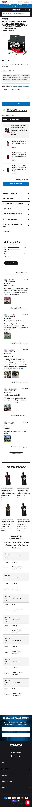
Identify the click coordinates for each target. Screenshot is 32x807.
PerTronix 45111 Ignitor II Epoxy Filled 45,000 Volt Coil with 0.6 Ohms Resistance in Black (8, 493)
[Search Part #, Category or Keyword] (28, 14)
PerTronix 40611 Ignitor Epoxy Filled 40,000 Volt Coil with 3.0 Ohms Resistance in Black (23, 493)
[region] (15, 248)
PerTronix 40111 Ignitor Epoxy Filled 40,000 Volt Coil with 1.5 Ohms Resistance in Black (8, 524)
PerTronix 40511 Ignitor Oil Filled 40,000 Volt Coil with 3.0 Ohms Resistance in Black (23, 524)
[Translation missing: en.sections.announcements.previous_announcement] (1, 5)
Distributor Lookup (10, 79)
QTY (3, 98)
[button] (2, 10)
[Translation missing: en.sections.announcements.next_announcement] (30, 5)
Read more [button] (21, 368)
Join (16, 734)
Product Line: (15, 86)
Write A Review (11, 263)
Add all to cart (16, 184)
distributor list (26, 75)
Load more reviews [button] (16, 453)
